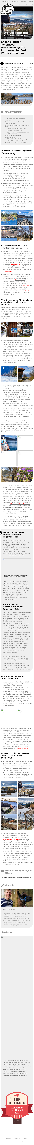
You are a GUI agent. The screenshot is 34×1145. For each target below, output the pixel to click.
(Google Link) (7, 271)
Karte (31, 63)
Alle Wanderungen (18, 23)
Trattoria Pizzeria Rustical (11, 839)
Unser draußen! (5, 1)
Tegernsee (7, 23)
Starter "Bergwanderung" (12, 27)
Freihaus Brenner (22, 748)
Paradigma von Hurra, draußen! (20, 1138)
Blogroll (23, 1)
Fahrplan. (26, 285)
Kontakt (31, 1)
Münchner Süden (9, 25)
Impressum (8, 1138)
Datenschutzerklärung (17, 1141)
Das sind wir (15, 1)
